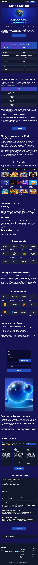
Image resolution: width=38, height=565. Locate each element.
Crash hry (23, 169)
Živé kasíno (13, 169)
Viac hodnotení (19, 468)
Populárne (4, 169)
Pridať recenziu (31, 443)
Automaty (32, 169)
